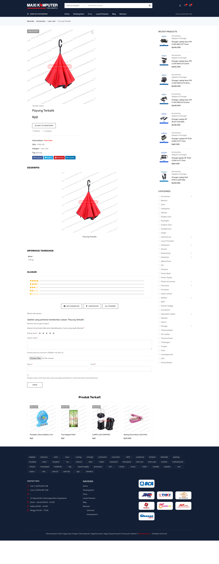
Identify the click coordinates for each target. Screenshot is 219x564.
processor (98, 467)
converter (116, 457)
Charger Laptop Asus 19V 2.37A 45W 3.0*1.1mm (182, 43)
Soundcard (165, 310)
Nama (30, 364)
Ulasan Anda (32, 338)
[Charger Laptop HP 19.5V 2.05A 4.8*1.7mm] (164, 137)
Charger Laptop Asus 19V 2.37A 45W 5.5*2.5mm (182, 62)
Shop (85, 494)
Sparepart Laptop (168, 314)
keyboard (113, 462)
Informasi (90, 510)
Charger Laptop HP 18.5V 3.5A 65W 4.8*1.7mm (179, 120)
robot (144, 467)
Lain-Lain (52, 21)
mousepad (44, 467)
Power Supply (166, 277)
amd (56, 457)
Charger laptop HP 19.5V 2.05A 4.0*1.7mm (181, 159)
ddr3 (128, 457)
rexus (133, 467)
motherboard (177, 462)
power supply (83, 467)
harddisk (32, 462)
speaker (167, 467)
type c (32, 471)
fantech (152, 457)
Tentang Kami (88, 490)
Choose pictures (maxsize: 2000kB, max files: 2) (45, 353)
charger (90, 457)
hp (67, 462)
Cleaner (164, 213)
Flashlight (165, 221)
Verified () (93, 306)
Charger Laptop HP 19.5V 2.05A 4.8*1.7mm (182, 140)
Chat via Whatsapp (44, 126)
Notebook (165, 257)
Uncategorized (167, 354)
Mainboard (165, 245)
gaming (176, 457)
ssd (178, 467)
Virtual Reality (166, 363)
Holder (163, 233)
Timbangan (165, 342)
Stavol (163, 322)
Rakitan (164, 298)
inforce (79, 462)
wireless (89, 471)
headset (55, 462)
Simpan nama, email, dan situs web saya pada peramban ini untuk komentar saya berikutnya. (62, 378)
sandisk (156, 467)
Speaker (164, 318)
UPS (163, 358)
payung (39, 153)
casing (78, 457)
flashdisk (164, 457)
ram (110, 467)
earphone (140, 457)
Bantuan (86, 506)
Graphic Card (166, 225)
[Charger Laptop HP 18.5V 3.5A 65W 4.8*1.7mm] (164, 118)
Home (85, 486)
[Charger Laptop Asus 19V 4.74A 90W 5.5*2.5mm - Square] (164, 79)
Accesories (40, 21)
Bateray (164, 200)
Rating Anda (32, 333)
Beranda (30, 21)
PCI (162, 265)
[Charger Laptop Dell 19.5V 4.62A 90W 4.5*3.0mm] (164, 176)
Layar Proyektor (167, 241)
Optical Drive (166, 261)
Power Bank (166, 273)
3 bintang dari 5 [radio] (47, 333)
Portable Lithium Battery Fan (41, 435)
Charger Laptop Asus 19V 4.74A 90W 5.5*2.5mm (182, 101)
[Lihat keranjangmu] (190, 5)
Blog (84, 502)
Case (163, 204)
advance (44, 457)
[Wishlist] (185, 5)
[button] (92, 33)
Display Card (166, 217)
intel (90, 462)
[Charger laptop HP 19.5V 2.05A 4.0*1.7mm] (164, 157)
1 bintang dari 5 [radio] (40, 333)
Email (93, 364)
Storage (164, 326)
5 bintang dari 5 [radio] (54, 333)
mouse (32, 467)
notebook (58, 467)
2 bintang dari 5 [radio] (43, 333)
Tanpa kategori (167, 330)
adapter (32, 457)
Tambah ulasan (38, 106)
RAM (163, 302)
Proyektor (165, 290)
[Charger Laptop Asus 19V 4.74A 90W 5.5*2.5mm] (164, 98)
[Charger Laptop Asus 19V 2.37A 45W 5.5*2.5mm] (164, 60)
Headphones (166, 229)
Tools (163, 350)
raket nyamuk (166, 294)
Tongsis (164, 346)
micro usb (152, 462)
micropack (127, 462)
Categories (165, 209)
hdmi (44, 462)
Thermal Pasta (167, 338)
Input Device (166, 237)
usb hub (66, 471)
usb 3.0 (55, 471)
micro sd (139, 462)
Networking (165, 253)
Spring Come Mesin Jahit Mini (135, 435)
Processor (165, 286)
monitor (164, 462)
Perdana (164, 269)
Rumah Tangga (167, 306)
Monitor (164, 249)
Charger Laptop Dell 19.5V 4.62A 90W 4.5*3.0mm (180, 178)
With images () (72, 306)
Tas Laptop (165, 334)
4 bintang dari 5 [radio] (50, 333)
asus (67, 457)
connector (102, 457)
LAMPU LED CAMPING (101, 435)
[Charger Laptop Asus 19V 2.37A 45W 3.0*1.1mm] (164, 40)
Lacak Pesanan (89, 498)
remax (121, 467)
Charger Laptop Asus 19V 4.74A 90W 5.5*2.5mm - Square (182, 81)
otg (70, 467)
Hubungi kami (92, 514)
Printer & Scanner (168, 281)
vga (77, 471)
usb (43, 471)
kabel (101, 462)
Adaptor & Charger (179, 38)
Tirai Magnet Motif (68, 435)
